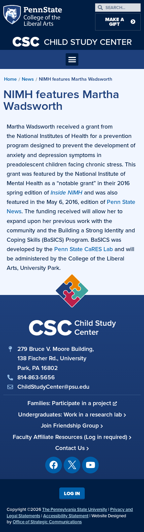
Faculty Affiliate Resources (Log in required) (71, 437)
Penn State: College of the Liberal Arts (42, 16)
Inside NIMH (66, 192)
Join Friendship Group (70, 425)
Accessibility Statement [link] (65, 516)
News (28, 79)
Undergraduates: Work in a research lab (71, 414)
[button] (72, 59)
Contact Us (70, 448)
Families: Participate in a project (70, 403)
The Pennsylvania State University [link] (74, 509)
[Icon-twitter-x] (72, 465)
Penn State (12, 16)
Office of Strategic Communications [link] (47, 522)
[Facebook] (53, 465)
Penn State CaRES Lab (83, 249)
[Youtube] (90, 465)
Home (10, 79)
